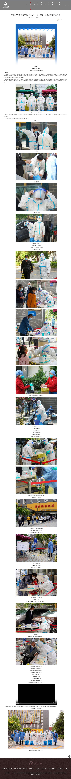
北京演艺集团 (38, 768)
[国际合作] (45, 5)
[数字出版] (41, 5)
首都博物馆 (45, 768)
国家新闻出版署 (9, 768)
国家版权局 (25, 768)
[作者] (38, 5)
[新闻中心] (30, 5)
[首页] (27, 5)
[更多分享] (59, 20)
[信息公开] (56, 5)
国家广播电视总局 (17, 768)
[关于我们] (59, 5)
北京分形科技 (37, 774)
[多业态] (49, 5)
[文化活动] (52, 5)
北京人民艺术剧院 (61, 768)
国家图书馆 (31, 768)
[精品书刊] (34, 5)
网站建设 (32, 774)
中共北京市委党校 (52, 768)
